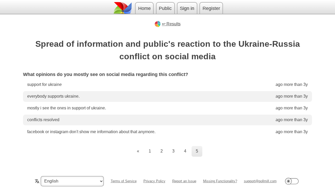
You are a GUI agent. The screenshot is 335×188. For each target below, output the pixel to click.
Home (144, 8)
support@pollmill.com (260, 181)
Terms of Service (124, 181)
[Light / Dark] (292, 181)
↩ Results (171, 24)
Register (211, 8)
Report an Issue (184, 181)
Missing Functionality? (220, 181)
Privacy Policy (154, 181)
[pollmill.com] (122, 8)
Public (165, 8)
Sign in (187, 8)
